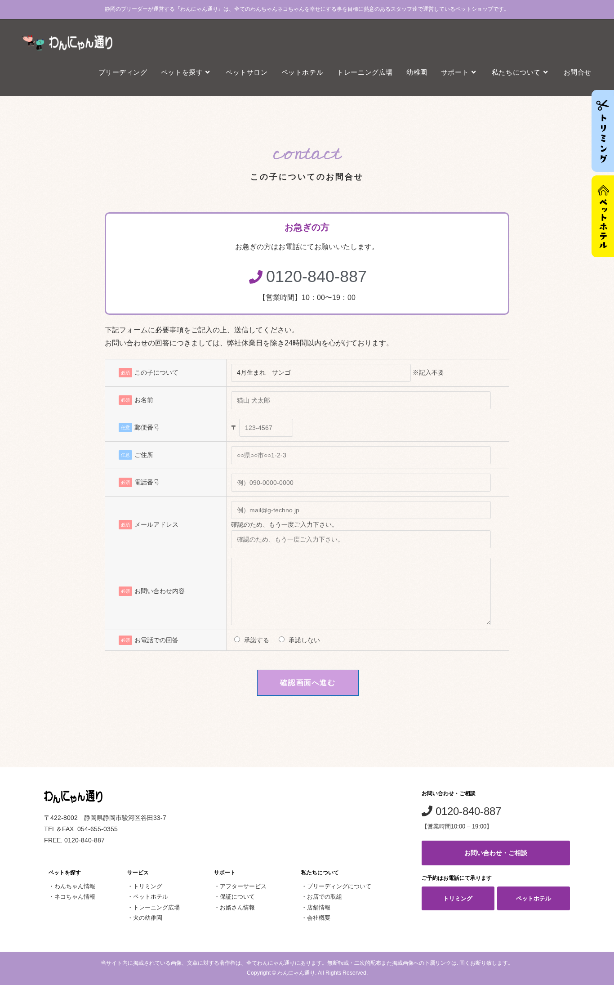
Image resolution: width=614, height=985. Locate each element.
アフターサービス (243, 886)
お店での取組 (324, 896)
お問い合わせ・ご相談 (495, 852)
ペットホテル (150, 896)
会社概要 (318, 917)
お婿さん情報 (237, 907)
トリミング (147, 886)
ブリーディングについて (339, 886)
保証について (237, 896)
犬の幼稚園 (147, 917)
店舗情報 (318, 907)
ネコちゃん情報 (74, 896)
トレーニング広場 (156, 907)
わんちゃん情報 (74, 886)
